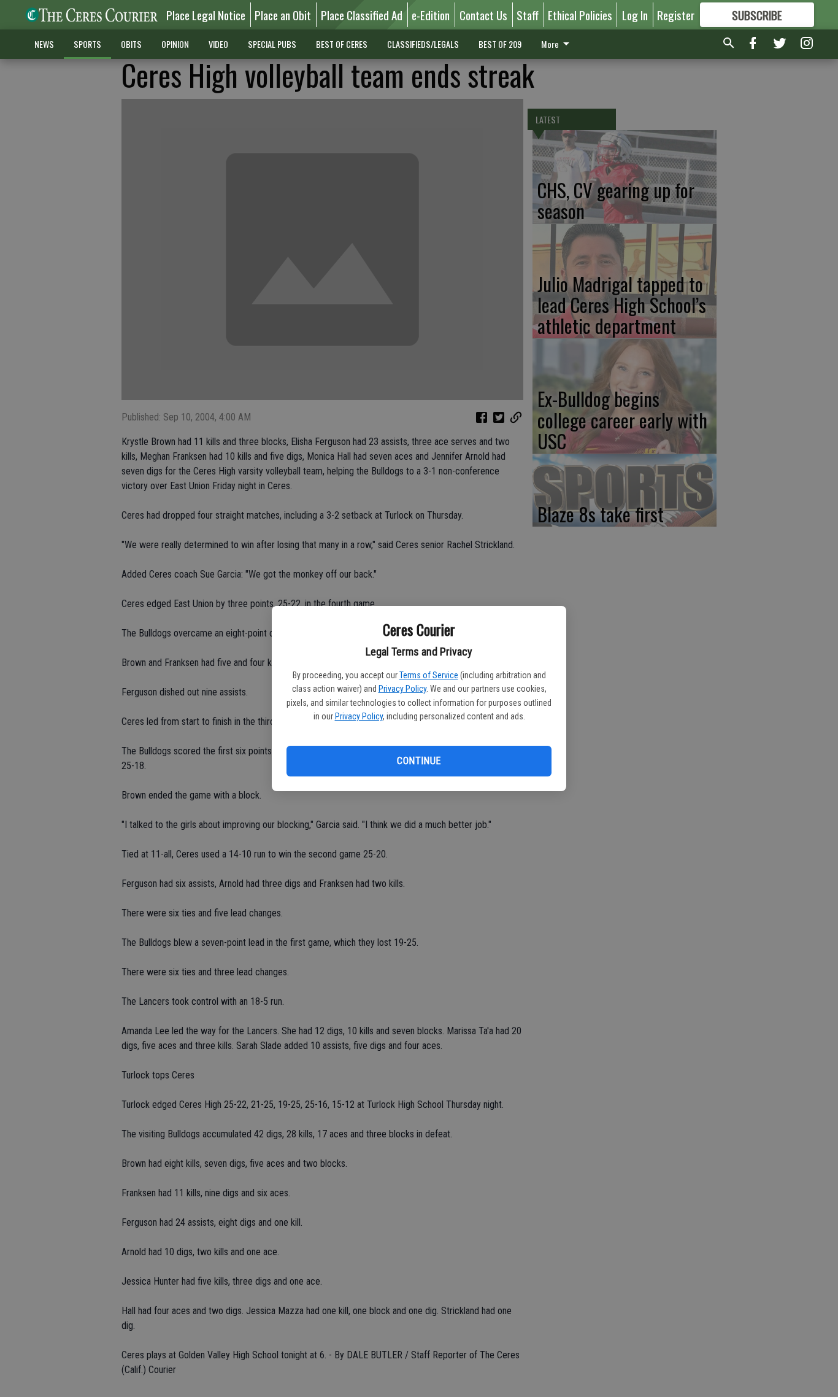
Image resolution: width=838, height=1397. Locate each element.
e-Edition (431, 15)
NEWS (44, 43)
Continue (418, 761)
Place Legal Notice (205, 15)
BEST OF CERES (341, 43)
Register (675, 15)
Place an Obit (283, 15)
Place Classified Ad (361, 15)
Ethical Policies (580, 15)
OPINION (175, 43)
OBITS (131, 43)
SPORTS (87, 43)
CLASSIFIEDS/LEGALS (423, 43)
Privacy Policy (402, 689)
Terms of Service (428, 675)
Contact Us (483, 15)
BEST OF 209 (500, 43)
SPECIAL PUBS (272, 43)
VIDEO (218, 43)
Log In (635, 15)
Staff (528, 15)
